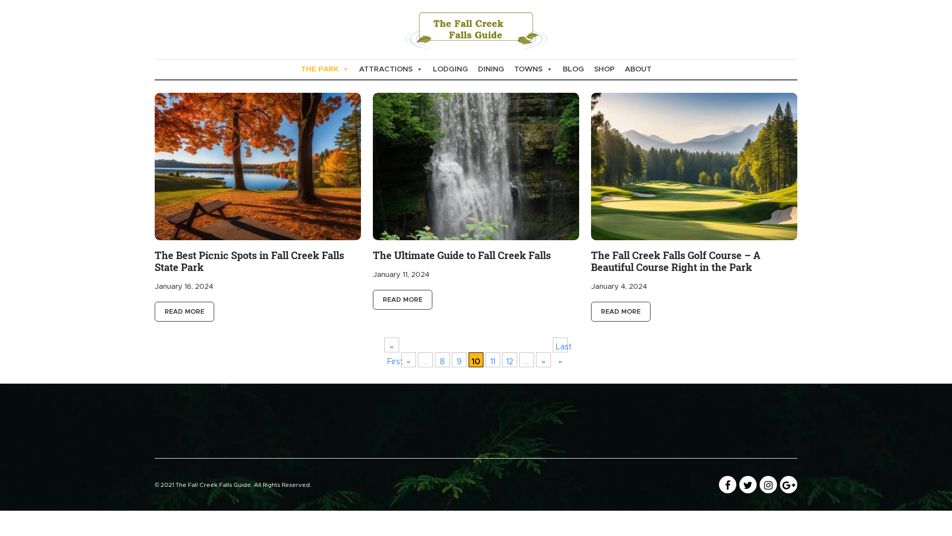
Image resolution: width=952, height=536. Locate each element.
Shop (604, 69)
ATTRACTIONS (386, 69)
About (638, 69)
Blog (573, 69)
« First (393, 347)
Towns (528, 69)
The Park (320, 69)
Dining (491, 69)
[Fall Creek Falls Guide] (476, 29)
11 (492, 362)
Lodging (450, 69)
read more (184, 312)
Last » (562, 347)
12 (509, 362)
